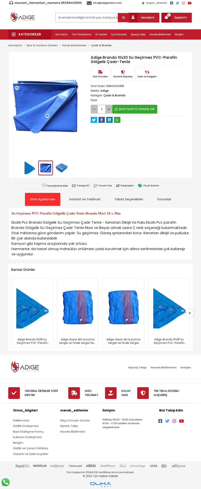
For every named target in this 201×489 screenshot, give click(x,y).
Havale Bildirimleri (160, 34)
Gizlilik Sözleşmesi (25, 426)
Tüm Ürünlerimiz (81, 34)
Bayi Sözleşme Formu (28, 431)
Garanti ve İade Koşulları (30, 454)
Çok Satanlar (119, 34)
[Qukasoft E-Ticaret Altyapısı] (100, 484)
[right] (189, 313)
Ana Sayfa (61, 34)
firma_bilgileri (25, 410)
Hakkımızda (21, 420)
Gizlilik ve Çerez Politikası (30, 448)
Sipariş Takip (138, 34)
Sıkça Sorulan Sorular (75, 420)
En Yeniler (101, 34)
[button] (143, 18)
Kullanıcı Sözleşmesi (27, 437)
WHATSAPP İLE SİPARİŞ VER (137, 109)
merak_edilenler (74, 410)
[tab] (42, 199)
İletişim (179, 34)
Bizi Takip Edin (171, 410)
